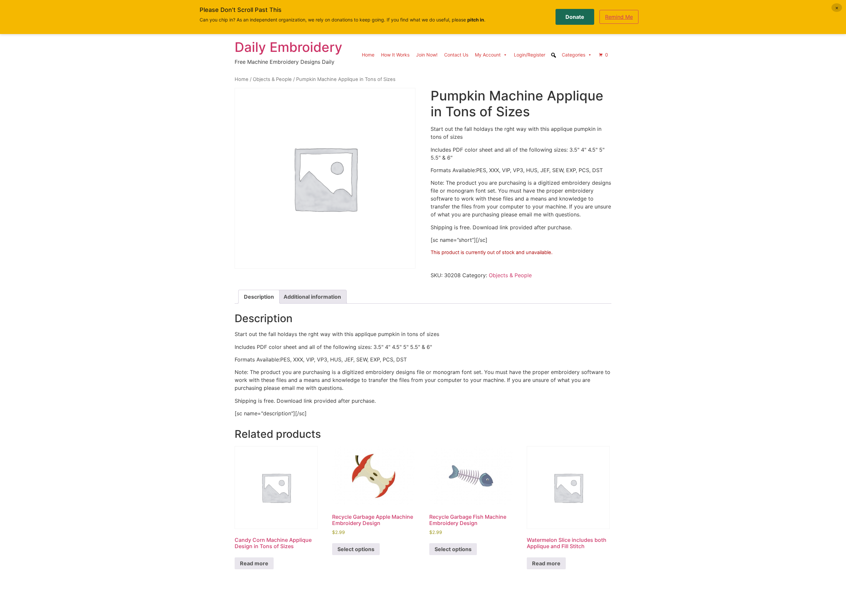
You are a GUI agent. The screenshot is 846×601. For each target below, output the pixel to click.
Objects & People (272, 79)
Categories (573, 54)
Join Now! (427, 54)
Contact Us (456, 54)
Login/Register (529, 54)
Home (368, 54)
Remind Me (619, 17)
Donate (574, 17)
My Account (488, 54)
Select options (355, 549)
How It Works (395, 54)
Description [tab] (259, 296)
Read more (254, 563)
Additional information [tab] (312, 296)
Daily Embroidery (288, 47)
